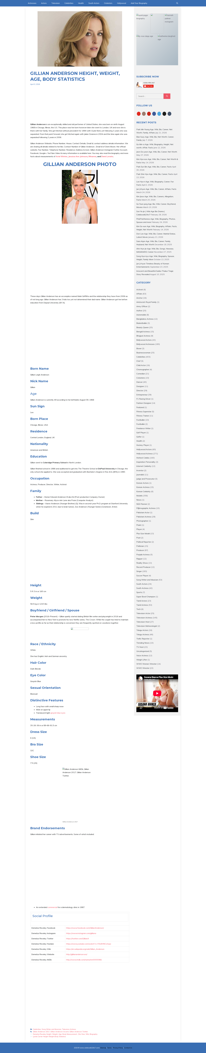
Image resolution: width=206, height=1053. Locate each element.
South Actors (93, 3)
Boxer (139, 348)
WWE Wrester (142, 668)
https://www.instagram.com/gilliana (81, 933)
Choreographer (142, 369)
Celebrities (68, 3)
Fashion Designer (143, 403)
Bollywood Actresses (145, 344)
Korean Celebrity (143, 491)
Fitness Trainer (142, 415)
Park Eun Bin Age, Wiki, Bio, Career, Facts (154, 166)
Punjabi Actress (143, 554)
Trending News (142, 643)
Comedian (140, 373)
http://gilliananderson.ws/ (76, 954)
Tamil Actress (142, 605)
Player (139, 529)
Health (81, 3)
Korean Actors (142, 483)
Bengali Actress (143, 331)
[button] (177, 3)
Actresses (32, 3)
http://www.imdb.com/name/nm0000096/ (84, 959)
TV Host (140, 647)
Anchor (139, 298)
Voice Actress (142, 655)
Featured (140, 407)
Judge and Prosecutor (145, 479)
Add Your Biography (139, 3)
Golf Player (141, 432)
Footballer (140, 420)
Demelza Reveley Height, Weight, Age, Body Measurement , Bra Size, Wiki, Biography (65, 1034)
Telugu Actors (142, 630)
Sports (139, 592)
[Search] (167, 96)
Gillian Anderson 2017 (41, 1032)
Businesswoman (143, 352)
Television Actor (143, 613)
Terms (109, 1048)
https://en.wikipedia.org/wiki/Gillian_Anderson (85, 949)
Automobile (141, 315)
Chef (138, 361)
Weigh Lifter (141, 659)
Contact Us (128, 1048)
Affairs (139, 293)
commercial (52, 907)
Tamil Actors (141, 601)
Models (139, 495)
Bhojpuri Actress (143, 336)
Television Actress (69, 1029)
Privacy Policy (118, 1048)
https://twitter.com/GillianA (77, 938)
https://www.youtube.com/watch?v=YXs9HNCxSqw (88, 944)
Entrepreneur (141, 394)
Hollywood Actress (144, 453)
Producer (140, 550)
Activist (139, 289)
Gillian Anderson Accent (59, 1032)
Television (55, 3)
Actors (44, 3)
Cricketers (108, 3)
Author (139, 310)
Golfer (139, 437)
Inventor (140, 470)
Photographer (142, 521)
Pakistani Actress (143, 516)
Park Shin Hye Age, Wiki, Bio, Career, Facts (154, 174)
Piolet (138, 525)
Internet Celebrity (143, 466)
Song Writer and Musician (51, 1029)
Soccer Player (142, 575)
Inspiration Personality (145, 462)
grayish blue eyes (58, 713)
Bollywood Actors (144, 340)
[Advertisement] (79, 106)
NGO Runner (141, 504)
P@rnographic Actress (146, 508)
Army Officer (141, 306)
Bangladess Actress (145, 319)
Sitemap (103, 1048)
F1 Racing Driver (143, 399)
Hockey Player (142, 445)
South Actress (142, 588)
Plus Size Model (143, 533)
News (139, 500)
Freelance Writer (143, 428)
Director (139, 390)
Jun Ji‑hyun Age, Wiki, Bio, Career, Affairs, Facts (156, 189)
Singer (139, 571)
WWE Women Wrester (146, 664)
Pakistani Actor (142, 512)
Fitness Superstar (143, 411)
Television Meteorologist (146, 626)
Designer (140, 386)
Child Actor (141, 365)
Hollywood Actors (144, 449)
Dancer (139, 382)
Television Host (143, 622)
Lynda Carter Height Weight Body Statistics (49, 1036)
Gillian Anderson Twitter (79, 1032)
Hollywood (121, 3)
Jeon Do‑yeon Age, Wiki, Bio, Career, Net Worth (156, 152)
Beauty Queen (142, 327)
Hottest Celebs (142, 458)
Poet (138, 537)
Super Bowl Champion (145, 596)
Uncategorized (142, 651)
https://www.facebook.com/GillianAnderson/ (85, 928)
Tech (138, 609)
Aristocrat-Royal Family (146, 302)
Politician (140, 546)
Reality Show (142, 563)
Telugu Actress (142, 634)
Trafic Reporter (142, 638)
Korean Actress (143, 487)
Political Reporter (143, 542)
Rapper (139, 559)
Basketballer (141, 323)
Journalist (140, 474)
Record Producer (143, 567)
